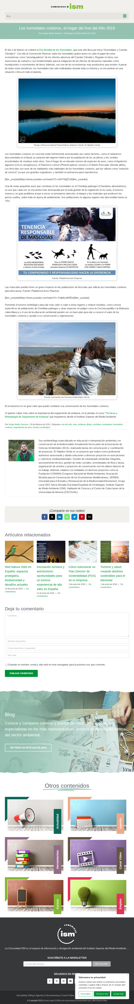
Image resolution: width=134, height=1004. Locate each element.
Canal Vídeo (68, 995)
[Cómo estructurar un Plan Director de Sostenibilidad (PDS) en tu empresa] (83, 542)
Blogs (89, 424)
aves (75, 424)
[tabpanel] (67, 466)
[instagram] (63, 981)
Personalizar (86, 994)
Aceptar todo (118, 994)
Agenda (40, 995)
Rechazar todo (102, 994)
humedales (107, 424)
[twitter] (56, 981)
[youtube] (70, 981)
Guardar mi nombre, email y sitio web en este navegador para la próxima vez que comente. (56, 664)
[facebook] (49, 981)
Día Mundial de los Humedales (55, 49)
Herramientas (53, 995)
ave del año (66, 424)
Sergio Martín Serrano (52, 33)
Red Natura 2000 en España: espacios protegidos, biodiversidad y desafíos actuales (18, 575)
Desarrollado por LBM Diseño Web (91, 1000)
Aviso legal (49, 1000)
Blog (31, 995)
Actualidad (22, 995)
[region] (102, 986)
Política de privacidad (65, 1000)
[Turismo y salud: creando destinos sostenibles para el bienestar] (114, 542)
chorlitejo (97, 424)
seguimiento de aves (22, 427)
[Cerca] (127, 974)
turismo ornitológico (41, 427)
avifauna (82, 424)
